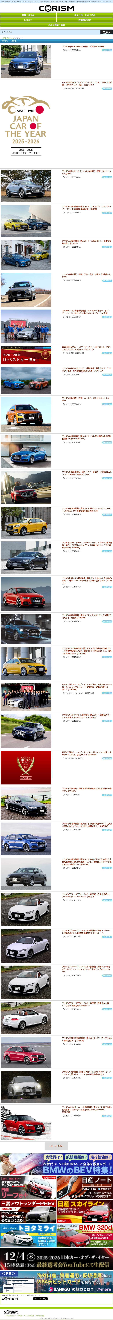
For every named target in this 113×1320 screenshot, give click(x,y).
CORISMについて (11, 1315)
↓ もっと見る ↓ (56, 1146)
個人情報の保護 (40, 1315)
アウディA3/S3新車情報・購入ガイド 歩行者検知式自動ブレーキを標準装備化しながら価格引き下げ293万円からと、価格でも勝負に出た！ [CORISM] (87, 650)
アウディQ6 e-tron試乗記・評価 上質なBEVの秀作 (83, 46)
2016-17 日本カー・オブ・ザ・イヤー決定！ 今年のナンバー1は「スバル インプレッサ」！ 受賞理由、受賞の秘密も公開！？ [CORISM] (87, 686)
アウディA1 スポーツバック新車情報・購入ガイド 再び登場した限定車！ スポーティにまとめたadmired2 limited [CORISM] (87, 1109)
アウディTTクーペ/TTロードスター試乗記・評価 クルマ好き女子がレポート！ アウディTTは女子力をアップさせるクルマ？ (86, 969)
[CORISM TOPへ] (56, 9)
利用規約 (20, 1315)
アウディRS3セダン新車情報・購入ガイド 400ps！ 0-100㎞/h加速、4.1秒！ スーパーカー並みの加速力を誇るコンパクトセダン (87, 580)
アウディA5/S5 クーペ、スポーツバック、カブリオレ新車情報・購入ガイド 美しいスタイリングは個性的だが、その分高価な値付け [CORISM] (87, 545)
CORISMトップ (8, 38)
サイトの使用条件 (29, 1315)
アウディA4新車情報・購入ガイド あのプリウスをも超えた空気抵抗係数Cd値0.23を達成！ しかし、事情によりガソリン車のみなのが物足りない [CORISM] (86, 861)
